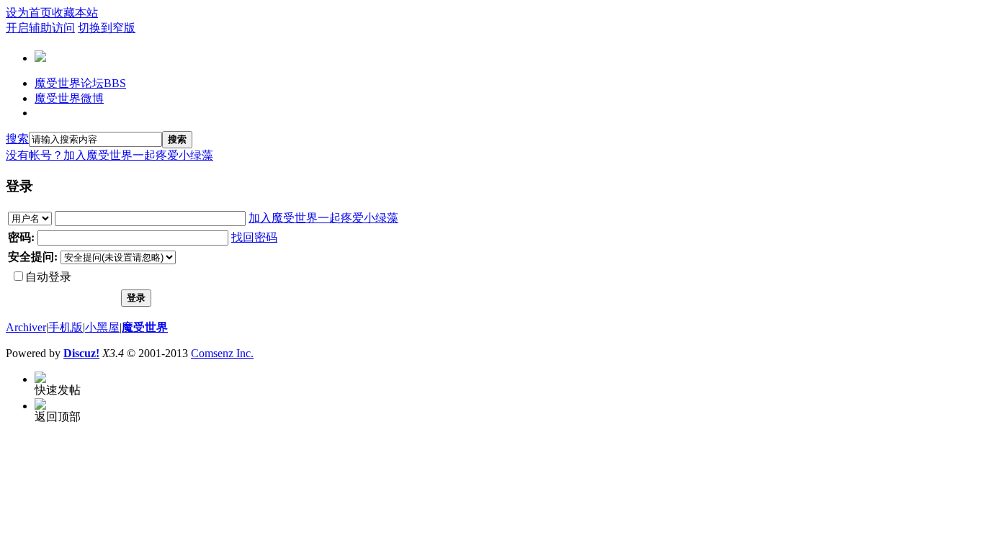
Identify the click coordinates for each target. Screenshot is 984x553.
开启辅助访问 (40, 28)
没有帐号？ (34, 155)
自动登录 (48, 277)
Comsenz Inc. (222, 353)
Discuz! (81, 353)
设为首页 (29, 12)
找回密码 (254, 237)
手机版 (65, 327)
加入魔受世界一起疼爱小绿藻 (138, 155)
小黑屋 (102, 327)
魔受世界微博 (69, 98)
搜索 (17, 138)
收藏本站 (75, 12)
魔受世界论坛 (80, 83)
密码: (21, 237)
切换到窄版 (106, 28)
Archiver (26, 327)
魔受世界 (145, 327)
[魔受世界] (40, 56)
